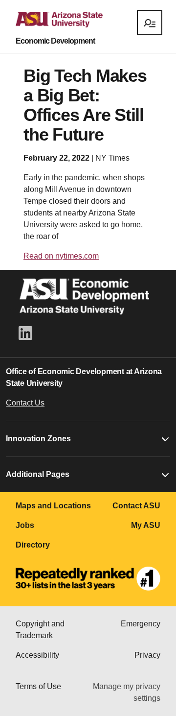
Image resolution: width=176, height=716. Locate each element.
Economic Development (55, 41)
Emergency (140, 624)
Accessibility (37, 655)
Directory (33, 545)
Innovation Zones (38, 438)
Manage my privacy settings (126, 692)
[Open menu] (149, 22)
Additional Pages (37, 474)
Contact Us (25, 403)
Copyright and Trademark (40, 630)
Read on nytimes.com (61, 256)
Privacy (147, 655)
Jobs (25, 525)
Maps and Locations (53, 505)
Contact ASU (136, 505)
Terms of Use (38, 686)
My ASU (145, 525)
